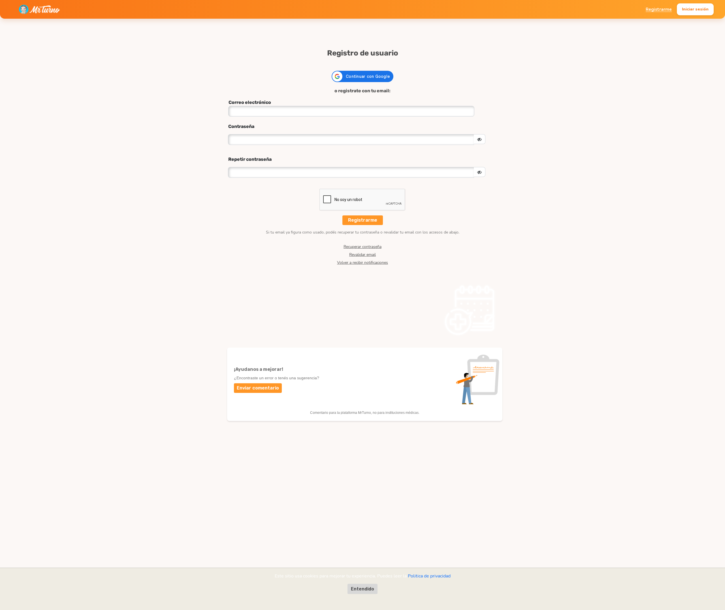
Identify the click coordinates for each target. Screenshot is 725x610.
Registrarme (659, 9)
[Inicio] (39, 9)
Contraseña (241, 126)
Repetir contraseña (250, 159)
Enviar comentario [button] (258, 388)
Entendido (362, 588)
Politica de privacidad (429, 576)
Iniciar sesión (695, 9)
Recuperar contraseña (362, 247)
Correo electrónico (250, 102)
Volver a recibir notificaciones (362, 263)
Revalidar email (362, 255)
